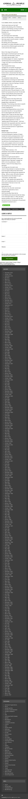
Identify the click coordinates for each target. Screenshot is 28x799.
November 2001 (9, 457)
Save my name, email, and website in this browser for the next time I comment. (14, 255)
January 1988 (8, 680)
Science (6, 763)
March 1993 (8, 600)
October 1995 (8, 558)
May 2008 (7, 354)
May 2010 (7, 324)
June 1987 (7, 688)
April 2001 (7, 467)
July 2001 (7, 462)
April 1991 (7, 628)
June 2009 (7, 337)
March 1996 (8, 552)
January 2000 (8, 487)
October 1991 (8, 620)
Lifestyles (7, 747)
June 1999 (7, 496)
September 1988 (9, 670)
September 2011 (9, 305)
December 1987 (8, 682)
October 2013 (8, 274)
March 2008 (8, 357)
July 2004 (7, 414)
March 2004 (8, 420)
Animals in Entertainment (11, 709)
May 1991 (7, 626)
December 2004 (8, 407)
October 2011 (8, 303)
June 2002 (7, 448)
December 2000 (8, 472)
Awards (6, 718)
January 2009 (8, 344)
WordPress (9, 797)
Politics (22, 209)
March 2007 (8, 371)
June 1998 (7, 513)
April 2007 (7, 370)
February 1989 (8, 664)
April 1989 (7, 660)
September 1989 (9, 654)
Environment (8, 731)
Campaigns (7, 721)
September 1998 (9, 509)
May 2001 (7, 466)
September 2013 (9, 276)
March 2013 (8, 282)
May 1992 (7, 610)
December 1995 (8, 555)
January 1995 (8, 570)
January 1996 (8, 553)
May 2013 (7, 279)
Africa (6, 706)
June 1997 (7, 529)
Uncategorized (8, 770)
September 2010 (9, 319)
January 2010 (8, 329)
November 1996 (9, 539)
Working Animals (9, 773)
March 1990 (8, 646)
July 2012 (7, 290)
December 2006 (8, 375)
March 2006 (8, 388)
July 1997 (7, 527)
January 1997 (8, 535)
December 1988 (8, 667)
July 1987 (7, 686)
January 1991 (8, 631)
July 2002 (7, 446)
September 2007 (9, 363)
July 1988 (7, 672)
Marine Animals (8, 748)
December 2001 (8, 456)
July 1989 (7, 656)
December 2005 (8, 391)
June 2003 (7, 432)
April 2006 (7, 386)
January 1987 (8, 695)
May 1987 (7, 690)
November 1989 (9, 651)
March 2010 (8, 328)
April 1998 (7, 516)
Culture (7, 724)
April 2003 (7, 435)
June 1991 (7, 625)
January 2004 (8, 422)
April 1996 (7, 550)
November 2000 (9, 474)
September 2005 (9, 396)
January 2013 (8, 284)
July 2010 (7, 321)
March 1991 (8, 630)
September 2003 (9, 428)
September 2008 (9, 349)
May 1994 (7, 581)
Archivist (14, 17)
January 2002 (8, 454)
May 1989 (7, 659)
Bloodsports (8, 719)
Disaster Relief (8, 727)
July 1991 (7, 623)
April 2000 (7, 483)
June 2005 (7, 399)
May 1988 (7, 675)
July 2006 (7, 381)
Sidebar (22, 10)
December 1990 (8, 633)
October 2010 (8, 318)
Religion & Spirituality (10, 760)
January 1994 (8, 586)
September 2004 (9, 412)
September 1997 (9, 526)
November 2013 (9, 272)
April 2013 (7, 281)
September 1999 (9, 493)
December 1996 (8, 537)
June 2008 (7, 352)
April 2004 (7, 419)
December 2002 (8, 440)
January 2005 (8, 406)
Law (6, 744)
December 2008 (8, 345)
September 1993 (9, 592)
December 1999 (8, 488)
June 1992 (7, 608)
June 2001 (7, 464)
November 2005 (9, 393)
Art (5, 713)
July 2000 (7, 479)
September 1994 (9, 576)
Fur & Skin (7, 737)
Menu (5, 10)
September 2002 (9, 445)
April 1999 (7, 500)
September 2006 (9, 380)
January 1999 (8, 503)
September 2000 (9, 477)
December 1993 (8, 587)
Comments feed (8, 788)
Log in (6, 784)
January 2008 (8, 358)
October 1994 (8, 574)
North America (15, 209)
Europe (6, 732)
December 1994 (8, 571)
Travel (6, 768)
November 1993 (9, 589)
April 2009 (7, 341)
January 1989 (8, 665)
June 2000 (7, 480)
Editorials (7, 729)
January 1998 (8, 519)
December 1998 (8, 505)
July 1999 (7, 495)
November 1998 (9, 506)
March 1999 (8, 501)
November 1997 (9, 522)
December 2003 (8, 423)
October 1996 (8, 540)
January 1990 (8, 647)
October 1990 (8, 636)
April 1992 (7, 612)
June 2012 (7, 292)
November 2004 (9, 409)
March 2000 (8, 485)
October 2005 (8, 394)
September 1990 (9, 638)
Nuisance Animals (9, 755)
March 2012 (8, 297)
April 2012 (7, 295)
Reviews (7, 761)
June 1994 (7, 579)
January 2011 (8, 315)
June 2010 (7, 323)
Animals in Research (9, 711)
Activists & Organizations (11, 705)
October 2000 (8, 475)
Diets (6, 726)
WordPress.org (8, 789)
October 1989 (8, 652)
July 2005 (7, 397)
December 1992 (8, 602)
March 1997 (8, 534)
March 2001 (8, 469)
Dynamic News (17, 797)
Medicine (7, 750)
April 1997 (7, 532)
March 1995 (8, 568)
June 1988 (7, 673)
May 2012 (7, 294)
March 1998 (8, 518)
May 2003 (7, 433)
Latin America (8, 742)
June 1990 (7, 641)
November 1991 (9, 618)
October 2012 (8, 287)
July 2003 (7, 430)
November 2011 (9, 302)
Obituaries (7, 757)
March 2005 (8, 404)
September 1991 (9, 621)
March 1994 (8, 584)
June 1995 (7, 563)
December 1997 (8, 521)
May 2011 (7, 310)
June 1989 (7, 657)
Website (4, 246)
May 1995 (7, 565)
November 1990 (9, 634)
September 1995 (9, 560)
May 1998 (7, 514)
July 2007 (7, 365)
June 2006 (7, 383)
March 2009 (8, 342)
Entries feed (8, 786)
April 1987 (7, 691)
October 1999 (8, 492)
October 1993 (8, 591)
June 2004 (7, 415)
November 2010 (9, 316)
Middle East (8, 752)
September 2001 (9, 461)
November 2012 (9, 285)
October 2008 (8, 347)
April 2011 (7, 311)
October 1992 (8, 605)
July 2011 (7, 306)
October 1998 (8, 508)
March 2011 (8, 313)
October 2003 (8, 427)
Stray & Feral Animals (10, 765)
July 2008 (7, 350)
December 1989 (8, 649)
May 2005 (7, 401)
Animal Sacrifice (9, 708)
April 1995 (7, 566)
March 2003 (8, 436)
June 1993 (7, 596)
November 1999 (9, 490)
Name (3, 236)
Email (3, 241)
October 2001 (8, 459)
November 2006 (9, 376)
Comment (4, 221)
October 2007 (8, 362)
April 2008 (7, 355)
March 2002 (8, 453)
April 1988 (7, 677)
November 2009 (9, 331)
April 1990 (7, 644)
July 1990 (7, 639)
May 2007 (7, 368)
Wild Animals (8, 771)
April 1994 (7, 583)
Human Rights (8, 739)
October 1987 (8, 683)
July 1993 (7, 594)
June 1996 (7, 547)
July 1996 (7, 545)
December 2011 (8, 300)
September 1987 (9, 685)
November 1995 (9, 557)
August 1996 (8, 544)
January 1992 (8, 615)
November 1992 (9, 604)
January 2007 (8, 373)
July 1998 (7, 511)
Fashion (6, 735)
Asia (6, 714)
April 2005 (7, 402)
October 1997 (8, 524)
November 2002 (9, 441)
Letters (6, 745)
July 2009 (7, 336)
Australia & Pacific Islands (11, 716)
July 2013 (7, 277)
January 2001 (8, 470)
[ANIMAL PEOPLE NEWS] (14, 2)
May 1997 (7, 531)
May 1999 (7, 498)
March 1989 (8, 662)
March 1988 (8, 678)
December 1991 (8, 617)
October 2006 (8, 378)
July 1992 (7, 607)
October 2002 (8, 443)
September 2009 (9, 334)
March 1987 (8, 693)
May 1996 (7, 548)
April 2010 (7, 326)
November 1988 (9, 669)
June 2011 (7, 308)
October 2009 (8, 332)
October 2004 (8, 410)
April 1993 (7, 599)
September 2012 (9, 289)
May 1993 (7, 597)
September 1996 (9, 542)
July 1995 (7, 561)
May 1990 (7, 643)
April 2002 (7, 451)
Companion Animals (10, 722)
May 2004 (7, 417)
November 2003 (9, 425)
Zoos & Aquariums (9, 774)
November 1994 (9, 573)
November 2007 (9, 360)
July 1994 (7, 578)
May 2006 (7, 384)
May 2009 (7, 339)
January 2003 (8, 438)
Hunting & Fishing (6, 209)
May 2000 (7, 482)
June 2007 (7, 367)
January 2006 (8, 389)
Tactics (6, 766)
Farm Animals (8, 734)
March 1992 (8, 613)
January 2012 (8, 298)
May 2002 (7, 449)
